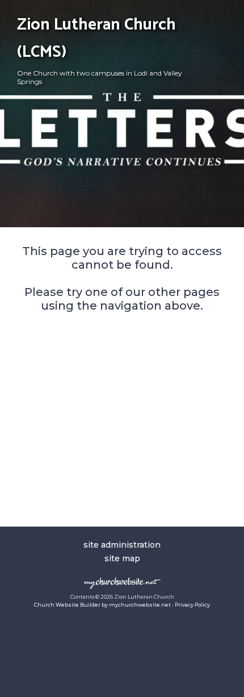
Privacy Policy (192, 605)
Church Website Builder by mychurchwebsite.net (102, 605)
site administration (122, 545)
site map (122, 558)
